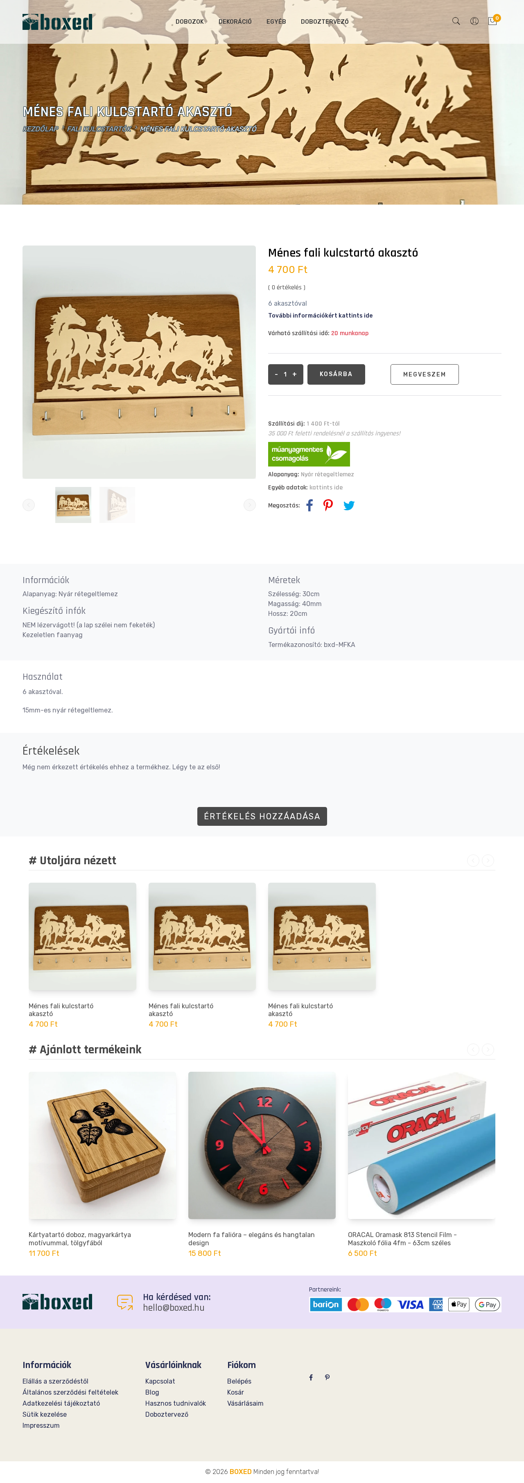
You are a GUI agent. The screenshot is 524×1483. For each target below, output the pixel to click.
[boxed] (57, 1301)
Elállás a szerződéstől (55, 1381)
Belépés (239, 1381)
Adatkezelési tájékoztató (61, 1403)
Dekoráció (235, 21)
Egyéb (276, 21)
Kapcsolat (160, 1381)
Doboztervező (325, 21)
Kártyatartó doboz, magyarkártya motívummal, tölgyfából (80, 1238)
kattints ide (326, 487)
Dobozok (190, 21)
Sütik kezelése (45, 1414)
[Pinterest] (327, 1378)
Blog (152, 1392)
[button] (456, 22)
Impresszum (41, 1425)
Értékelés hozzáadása (262, 816)
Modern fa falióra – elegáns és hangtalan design (251, 1238)
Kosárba (336, 374)
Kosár (235, 1392)
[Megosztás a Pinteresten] (328, 506)
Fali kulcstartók (99, 129)
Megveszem (424, 374)
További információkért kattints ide (320, 315)
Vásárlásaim (245, 1403)
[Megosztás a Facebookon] (309, 506)
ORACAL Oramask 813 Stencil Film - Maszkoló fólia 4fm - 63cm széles (402, 1238)
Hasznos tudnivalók (175, 1403)
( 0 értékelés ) (286, 287)
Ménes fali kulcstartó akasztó (61, 1010)
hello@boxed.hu (174, 1308)
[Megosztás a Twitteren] (349, 506)
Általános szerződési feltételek (70, 1392)
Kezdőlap (40, 129)
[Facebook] (311, 1378)
